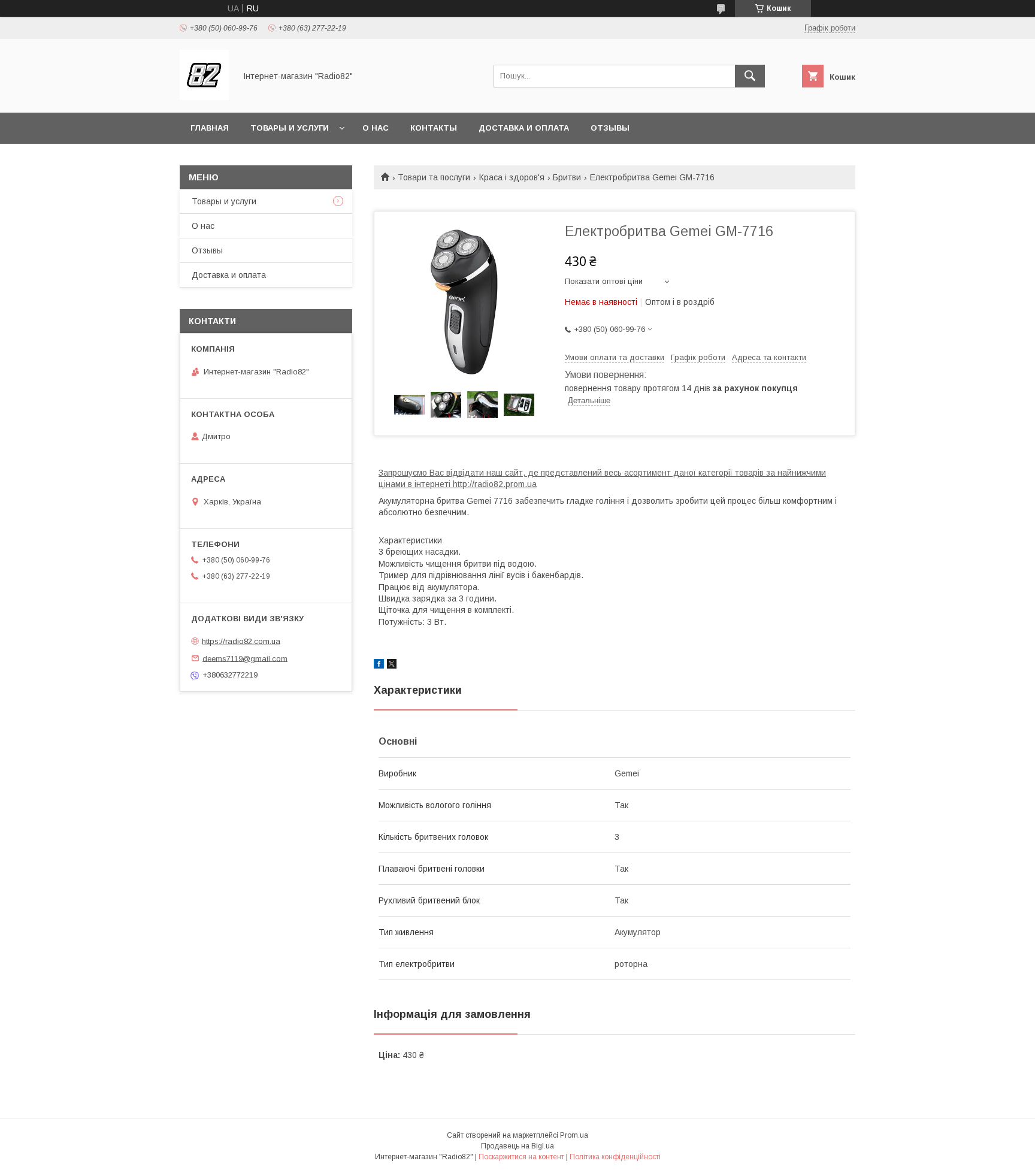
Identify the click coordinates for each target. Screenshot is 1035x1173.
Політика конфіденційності (615, 1157)
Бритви (567, 177)
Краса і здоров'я (511, 177)
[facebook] (379, 665)
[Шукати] (750, 76)
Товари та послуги (434, 177)
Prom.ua (574, 1135)
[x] (392, 665)
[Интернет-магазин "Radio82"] (204, 97)
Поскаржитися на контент (521, 1157)
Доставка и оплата (524, 127)
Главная (209, 127)
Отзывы (610, 127)
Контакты (433, 127)
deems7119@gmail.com (245, 658)
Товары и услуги (289, 127)
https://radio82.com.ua (241, 641)
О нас (375, 127)
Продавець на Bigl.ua (517, 1146)
